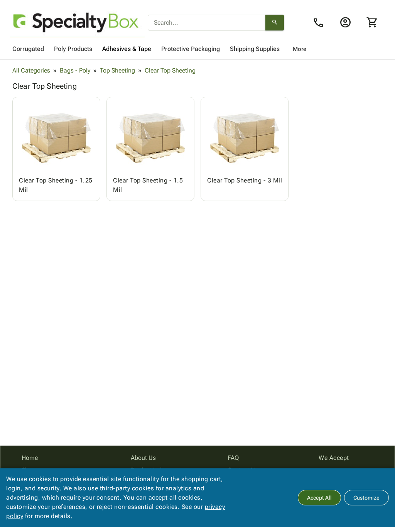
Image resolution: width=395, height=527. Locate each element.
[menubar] (197, 49)
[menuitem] (28, 49)
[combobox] (206, 22)
